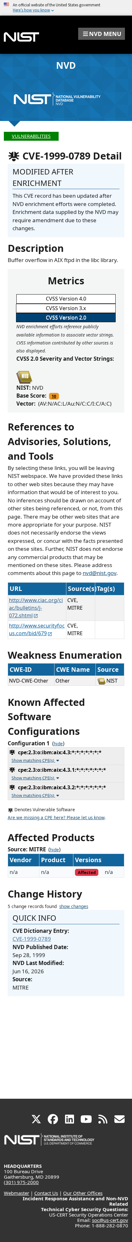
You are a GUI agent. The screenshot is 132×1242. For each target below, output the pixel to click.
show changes (73, 906)
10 (54, 396)
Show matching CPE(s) (33, 760)
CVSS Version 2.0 (66, 317)
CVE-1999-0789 (31, 938)
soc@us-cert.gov (110, 1220)
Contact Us (46, 1193)
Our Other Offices (83, 1193)
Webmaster (16, 1193)
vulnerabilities (31, 136)
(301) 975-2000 (21, 1182)
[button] (101, 34)
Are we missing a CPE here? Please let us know (56, 817)
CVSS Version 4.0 (66, 298)
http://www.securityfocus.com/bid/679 (37, 629)
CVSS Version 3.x (66, 308)
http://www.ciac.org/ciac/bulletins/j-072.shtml (36, 608)
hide (58, 744)
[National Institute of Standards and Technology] (49, 1142)
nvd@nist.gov (99, 573)
